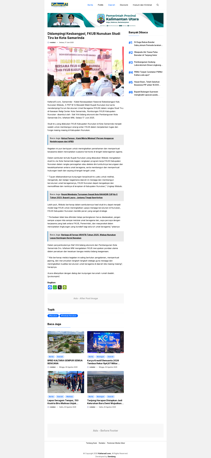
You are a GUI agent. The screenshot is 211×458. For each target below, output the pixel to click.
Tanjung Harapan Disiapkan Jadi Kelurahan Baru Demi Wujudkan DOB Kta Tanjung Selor (104, 403)
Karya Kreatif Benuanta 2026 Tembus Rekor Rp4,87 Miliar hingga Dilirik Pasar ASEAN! (103, 363)
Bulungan (100, 357)
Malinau (69, 397)
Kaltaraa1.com (104, 453)
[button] (157, 5)
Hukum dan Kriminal (142, 5)
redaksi (53, 42)
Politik (100, 5)
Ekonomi (124, 5)
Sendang (112, 456)
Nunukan (53, 316)
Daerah (111, 5)
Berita (90, 5)
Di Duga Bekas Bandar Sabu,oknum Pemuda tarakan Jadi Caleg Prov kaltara (147, 45)
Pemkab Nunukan (69, 316)
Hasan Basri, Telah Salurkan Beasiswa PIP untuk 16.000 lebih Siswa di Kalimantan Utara (148, 85)
